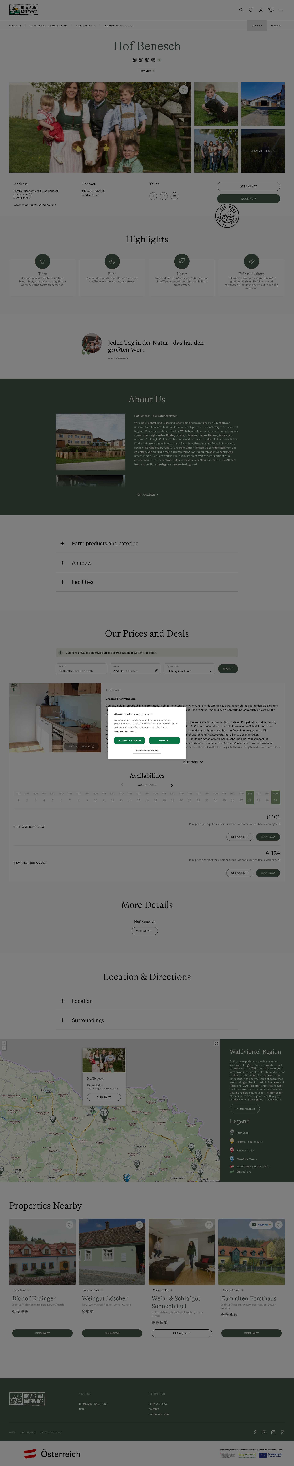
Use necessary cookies (147, 750)
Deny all (164, 740)
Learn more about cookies (125, 732)
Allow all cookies (129, 740)
